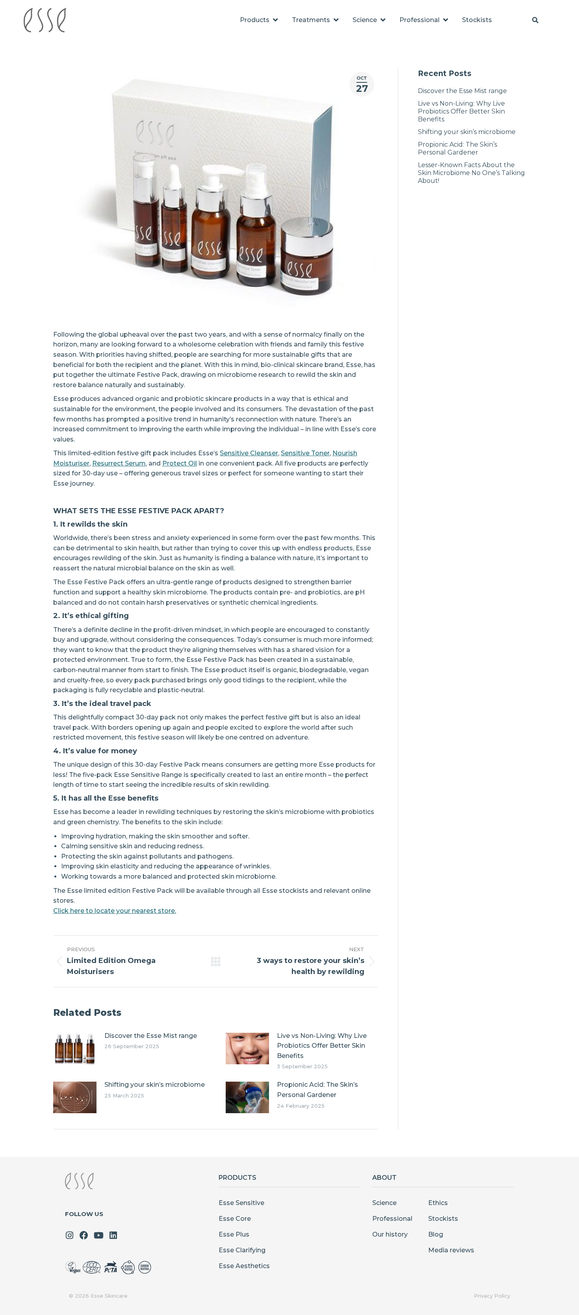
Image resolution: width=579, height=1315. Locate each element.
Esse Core (235, 1218)
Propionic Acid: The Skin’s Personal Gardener (317, 1090)
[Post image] (74, 1048)
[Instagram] (69, 1235)
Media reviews (451, 1250)
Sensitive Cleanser (249, 453)
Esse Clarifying (242, 1250)
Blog (435, 1234)
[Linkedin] (113, 1235)
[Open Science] (383, 20)
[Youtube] (98, 1235)
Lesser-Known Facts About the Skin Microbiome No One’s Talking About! (471, 172)
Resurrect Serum (119, 463)
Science (384, 1203)
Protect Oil (179, 463)
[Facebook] (84, 1235)
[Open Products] (275, 20)
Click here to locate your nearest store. (114, 911)
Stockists (443, 1218)
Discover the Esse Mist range (150, 1035)
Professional (392, 1218)
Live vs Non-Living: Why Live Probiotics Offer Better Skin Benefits (322, 1046)
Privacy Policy (492, 1296)
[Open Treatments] (336, 20)
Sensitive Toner (305, 453)
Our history (390, 1234)
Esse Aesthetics (244, 1266)
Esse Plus (234, 1234)
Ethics (438, 1203)
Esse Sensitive (241, 1203)
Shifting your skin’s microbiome (154, 1084)
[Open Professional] (445, 20)
